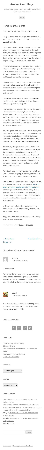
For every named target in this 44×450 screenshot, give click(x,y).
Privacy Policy (7, 446)
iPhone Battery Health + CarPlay (13, 343)
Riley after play (34, 239)
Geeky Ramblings (22, 4)
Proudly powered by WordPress (23, 446)
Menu (22, 17)
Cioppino (12, 423)
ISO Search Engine (9, 346)
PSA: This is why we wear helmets (14, 354)
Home (21, 225)
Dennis (15, 258)
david (14, 293)
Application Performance (11, 357)
